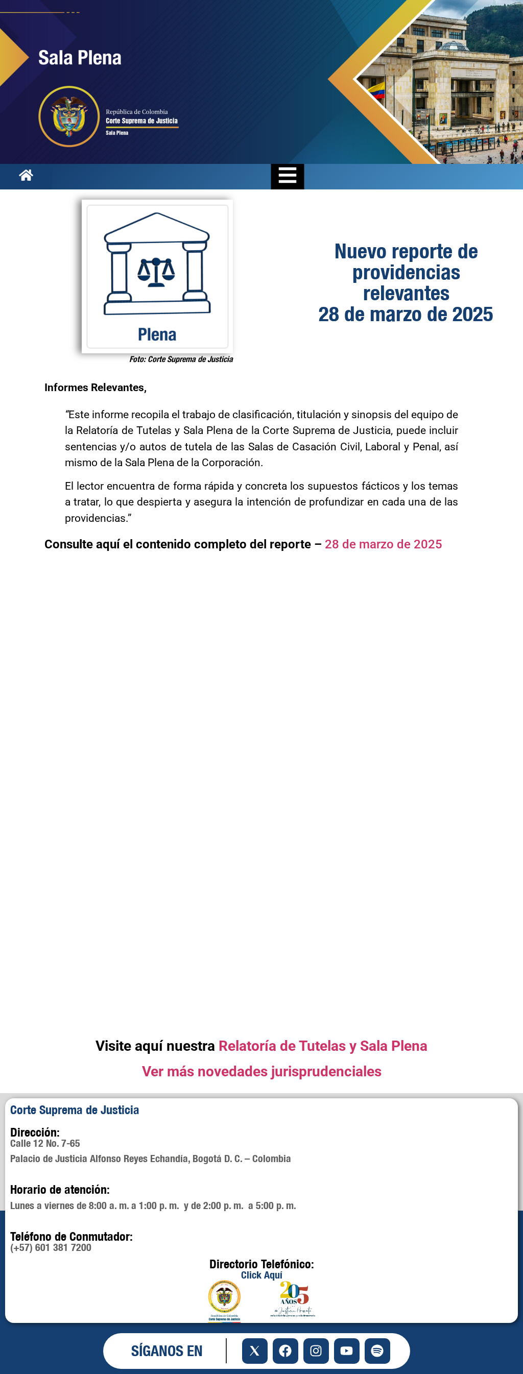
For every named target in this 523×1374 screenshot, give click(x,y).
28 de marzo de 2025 (383, 544)
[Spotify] (377, 1351)
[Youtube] (347, 1351)
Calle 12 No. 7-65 (45, 1143)
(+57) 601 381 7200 (50, 1247)
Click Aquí (261, 1274)
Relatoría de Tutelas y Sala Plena (323, 1046)
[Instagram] (316, 1351)
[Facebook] (285, 1351)
